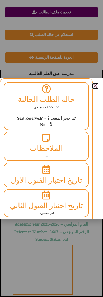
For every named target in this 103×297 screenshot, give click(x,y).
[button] (95, 86)
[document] (51, 148)
